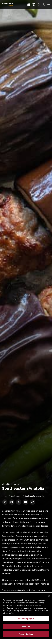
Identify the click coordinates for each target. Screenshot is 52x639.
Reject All (26, 626)
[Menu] (48, 4)
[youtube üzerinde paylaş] (25, 502)
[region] (26, 615)
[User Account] (43, 4)
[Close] (49, 596)
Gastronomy (16, 496)
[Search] (39, 4)
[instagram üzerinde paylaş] (4, 502)
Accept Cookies (26, 634)
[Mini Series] (33, 4)
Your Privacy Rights (26, 618)
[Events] (28, 4)
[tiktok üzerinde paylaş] (32, 502)
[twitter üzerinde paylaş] (18, 502)
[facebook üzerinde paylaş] (11, 502)
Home (4, 496)
